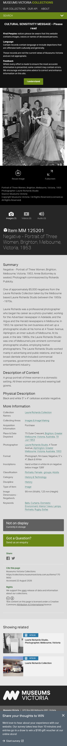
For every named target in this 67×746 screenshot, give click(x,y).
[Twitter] (13, 559)
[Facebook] (8, 559)
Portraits (29, 472)
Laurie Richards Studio (36, 445)
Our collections (14, 9)
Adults (55, 472)
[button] (33, 15)
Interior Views (46, 506)
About (45, 9)
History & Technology (35, 477)
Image (28, 487)
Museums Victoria (28, 2)
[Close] (63, 716)
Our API (32, 9)
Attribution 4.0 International (30, 605)
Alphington (39, 448)
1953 (58, 451)
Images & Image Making (37, 420)
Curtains (35, 503)
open (24, 590)
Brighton (49, 433)
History (28, 482)
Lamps (57, 506)
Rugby (38, 509)
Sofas (45, 509)
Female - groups (43, 472)
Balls (27, 503)
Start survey (13, 741)
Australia (50, 437)
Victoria (41, 437)
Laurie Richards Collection (38, 412)
